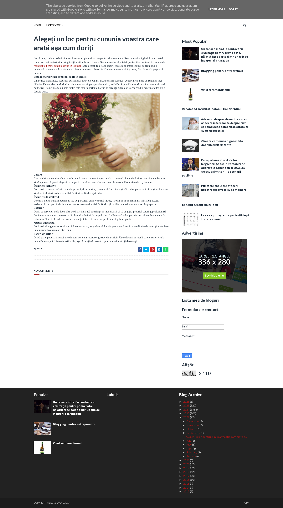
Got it (233, 9)
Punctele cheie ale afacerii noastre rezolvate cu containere (223, 188)
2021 (186, 460)
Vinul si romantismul (215, 90)
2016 (186, 479)
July (189, 440)
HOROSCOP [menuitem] (53, 25)
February (192, 452)
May (189, 444)
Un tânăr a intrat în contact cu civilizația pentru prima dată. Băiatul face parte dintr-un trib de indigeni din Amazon (224, 54)
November (193, 425)
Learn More (216, 9)
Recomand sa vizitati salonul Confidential (211, 109)
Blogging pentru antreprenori (222, 71)
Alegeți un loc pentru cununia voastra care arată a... (216, 436)
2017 (186, 475)
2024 (186, 409)
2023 (186, 413)
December (193, 421)
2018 (186, 471)
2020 (186, 464)
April (190, 448)
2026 (186, 401)
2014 (186, 487)
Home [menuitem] (37, 25)
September (194, 433)
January (191, 456)
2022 (186, 417)
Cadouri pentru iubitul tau (200, 205)
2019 (186, 468)
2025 (186, 405)
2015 (186, 483)
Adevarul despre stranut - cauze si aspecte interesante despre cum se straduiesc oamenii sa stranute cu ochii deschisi (225, 124)
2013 (186, 491)
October (192, 429)
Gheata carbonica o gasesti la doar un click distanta (222, 143)
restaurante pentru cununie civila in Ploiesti (57, 65)
